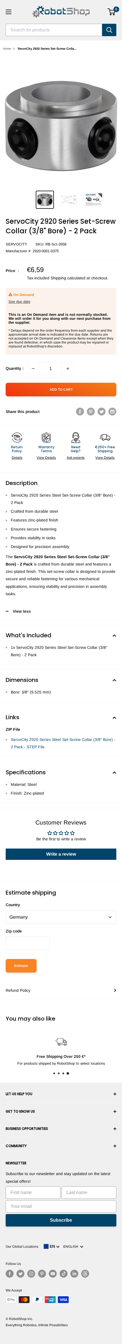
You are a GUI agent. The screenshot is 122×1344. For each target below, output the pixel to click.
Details (17, 458)
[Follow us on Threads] (85, 1274)
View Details (46, 458)
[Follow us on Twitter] (20, 1274)
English (71, 1247)
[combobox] (54, 30)
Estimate (21, 966)
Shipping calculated (68, 278)
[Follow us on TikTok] (64, 1274)
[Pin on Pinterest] (91, 412)
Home (7, 48)
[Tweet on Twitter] (102, 412)
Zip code (14, 931)
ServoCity (16, 244)
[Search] (109, 30)
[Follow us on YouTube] (53, 1274)
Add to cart (61, 390)
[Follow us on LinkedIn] (74, 1274)
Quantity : (15, 368)
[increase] (68, 369)
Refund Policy (18, 990)
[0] (111, 11)
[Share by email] (112, 412)
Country (13, 904)
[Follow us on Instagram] (31, 1274)
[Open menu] (8, 12)
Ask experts (76, 458)
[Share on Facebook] (80, 412)
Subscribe (61, 1220)
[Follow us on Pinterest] (42, 1274)
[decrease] (33, 369)
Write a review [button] (61, 854)
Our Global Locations (22, 1247)
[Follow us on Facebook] (10, 1274)
